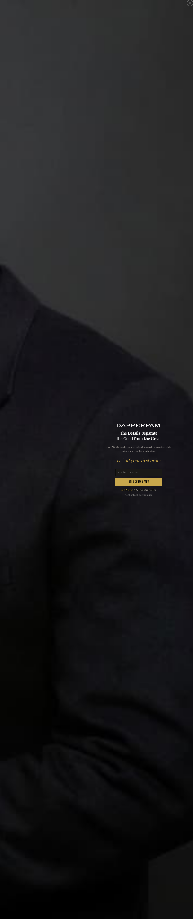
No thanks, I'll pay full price (138, 494)
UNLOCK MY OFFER (138, 482)
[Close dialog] (190, 3)
